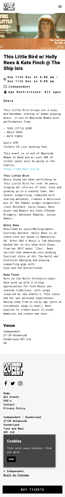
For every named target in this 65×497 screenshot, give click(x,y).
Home (6, 393)
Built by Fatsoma (16, 475)
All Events (11, 397)
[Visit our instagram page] (20, 384)
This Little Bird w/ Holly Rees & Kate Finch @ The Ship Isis (31, 62)
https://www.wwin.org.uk (21, 169)
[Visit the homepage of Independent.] (9, 6)
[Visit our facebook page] (23, 100)
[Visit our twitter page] (18, 100)
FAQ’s (7, 400)
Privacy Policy (14, 408)
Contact (9, 404)
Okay (11, 459)
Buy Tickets (32, 489)
